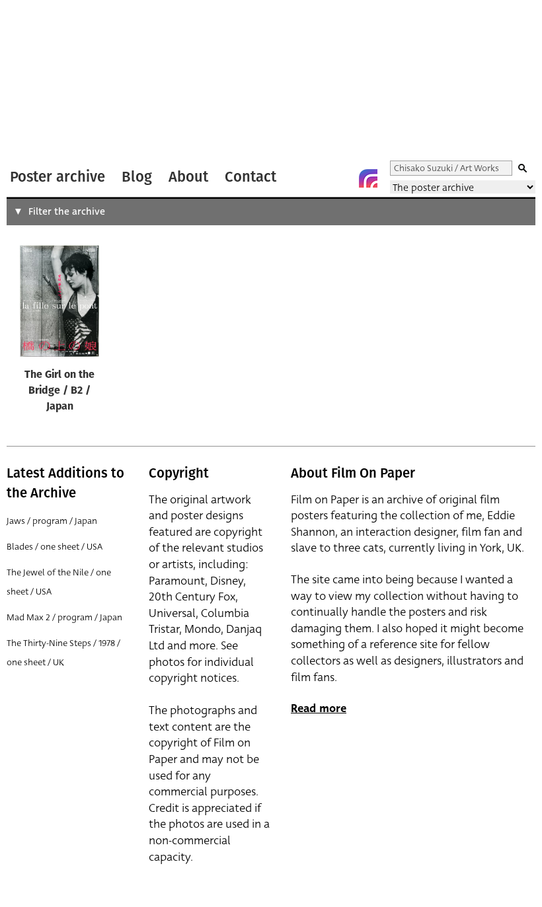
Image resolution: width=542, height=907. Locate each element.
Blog (137, 177)
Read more (318, 708)
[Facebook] (341, 178)
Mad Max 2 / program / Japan (64, 617)
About (188, 177)
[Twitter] (315, 178)
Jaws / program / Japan (52, 521)
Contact (250, 177)
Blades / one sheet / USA (54, 546)
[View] (59, 304)
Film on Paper (42, 81)
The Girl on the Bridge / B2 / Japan (59, 391)
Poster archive (57, 177)
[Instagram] (368, 178)
